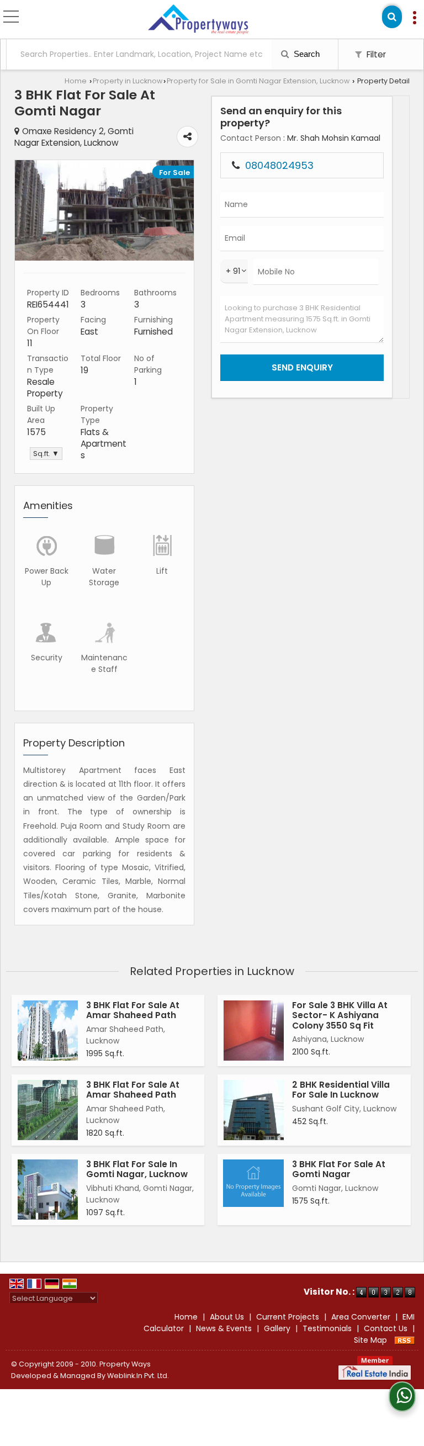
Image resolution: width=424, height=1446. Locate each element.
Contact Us (385, 1328)
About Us (227, 1316)
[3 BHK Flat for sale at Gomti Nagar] (104, 257)
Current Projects (287, 1316)
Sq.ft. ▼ (46, 453)
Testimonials (327, 1328)
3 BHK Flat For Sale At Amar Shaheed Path (132, 1010)
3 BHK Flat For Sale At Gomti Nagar (338, 1169)
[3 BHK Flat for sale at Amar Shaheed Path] (48, 1030)
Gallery (277, 1328)
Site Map (370, 1340)
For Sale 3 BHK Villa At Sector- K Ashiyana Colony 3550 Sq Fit (340, 1015)
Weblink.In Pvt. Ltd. (138, 1375)
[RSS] (405, 1340)
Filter (375, 54)
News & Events (224, 1328)
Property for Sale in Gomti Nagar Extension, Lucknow (258, 81)
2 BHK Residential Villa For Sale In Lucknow (341, 1089)
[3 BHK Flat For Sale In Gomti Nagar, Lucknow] (48, 1189)
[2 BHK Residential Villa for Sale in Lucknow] (254, 1110)
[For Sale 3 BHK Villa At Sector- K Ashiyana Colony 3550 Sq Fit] (254, 1030)
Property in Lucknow (127, 81)
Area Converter (360, 1316)
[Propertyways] (197, 19)
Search (306, 54)
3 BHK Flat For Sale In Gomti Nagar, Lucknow (137, 1169)
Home (76, 81)
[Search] (392, 17)
